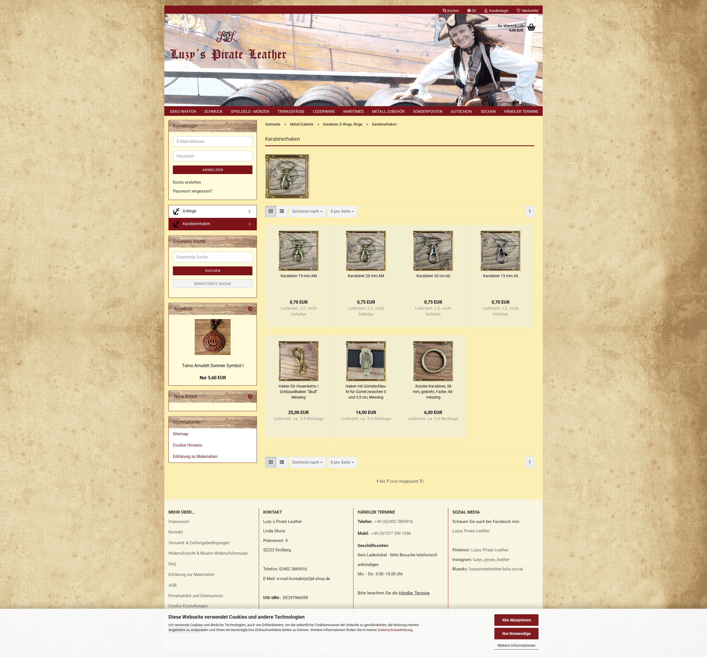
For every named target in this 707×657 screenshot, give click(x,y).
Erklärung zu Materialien (195, 456)
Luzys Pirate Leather (471, 530)
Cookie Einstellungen (188, 605)
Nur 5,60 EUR (213, 377)
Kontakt (175, 532)
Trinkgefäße (291, 111)
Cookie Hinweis (187, 445)
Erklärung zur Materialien (191, 574)
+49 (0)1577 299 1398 (390, 533)
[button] (471, 10)
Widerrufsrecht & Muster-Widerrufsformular (208, 553)
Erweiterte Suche (212, 284)
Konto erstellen (187, 182)
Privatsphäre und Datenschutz (195, 595)
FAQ (172, 564)
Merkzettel (529, 11)
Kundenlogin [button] (497, 11)
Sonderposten (427, 111)
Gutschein (461, 111)
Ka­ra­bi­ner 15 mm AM (299, 276)
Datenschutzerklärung (395, 630)
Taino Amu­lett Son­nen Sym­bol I (213, 365)
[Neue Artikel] (250, 397)
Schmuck (213, 111)
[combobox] (307, 211)
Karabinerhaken (196, 223)
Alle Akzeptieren (516, 620)
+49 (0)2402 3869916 (393, 521)
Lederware (324, 111)
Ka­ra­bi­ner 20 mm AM (366, 276)
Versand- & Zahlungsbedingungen (198, 542)
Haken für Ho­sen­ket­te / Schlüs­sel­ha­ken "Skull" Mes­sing (298, 391)
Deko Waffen (183, 111)
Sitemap (180, 433)
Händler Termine (521, 111)
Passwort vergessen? (192, 191)
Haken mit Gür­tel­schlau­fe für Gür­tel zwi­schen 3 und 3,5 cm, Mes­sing (366, 391)
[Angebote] (250, 309)
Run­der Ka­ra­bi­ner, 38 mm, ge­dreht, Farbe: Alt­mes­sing (433, 391)
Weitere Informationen (516, 645)
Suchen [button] (452, 11)
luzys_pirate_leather (491, 559)
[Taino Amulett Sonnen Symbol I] (213, 337)
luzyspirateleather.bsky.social (496, 569)
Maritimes (353, 111)
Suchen (488, 111)
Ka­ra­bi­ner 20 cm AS (433, 276)
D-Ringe (189, 211)
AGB (172, 585)
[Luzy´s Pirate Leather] (227, 41)
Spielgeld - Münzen (250, 111)
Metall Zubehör (388, 111)
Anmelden (212, 170)
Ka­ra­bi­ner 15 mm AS (500, 276)
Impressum (178, 521)
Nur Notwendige (516, 633)
